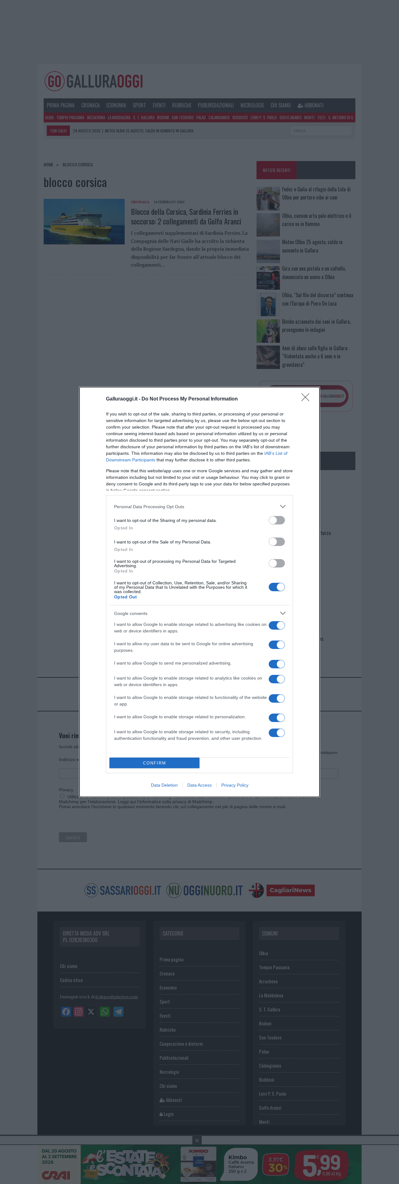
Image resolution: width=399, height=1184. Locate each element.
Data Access (199, 785)
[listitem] (199, 506)
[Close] (307, 399)
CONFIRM (154, 763)
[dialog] (199, 592)
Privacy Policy (234, 785)
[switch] (277, 520)
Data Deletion (164, 785)
